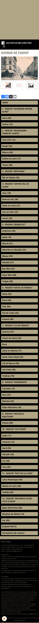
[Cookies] (4, 618)
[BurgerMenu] (4, 46)
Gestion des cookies (19, 620)
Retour (19, 85)
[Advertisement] (19, 19)
